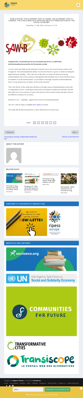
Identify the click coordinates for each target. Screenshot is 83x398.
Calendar (35, 383)
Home (6, 383)
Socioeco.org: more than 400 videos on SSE (49, 180)
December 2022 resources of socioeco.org (67, 189)
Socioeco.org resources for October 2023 (12, 187)
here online (36, 105)
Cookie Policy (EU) (73, 383)
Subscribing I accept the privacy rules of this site (42, 395)
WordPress (37, 380)
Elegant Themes (18, 380)
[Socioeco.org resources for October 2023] (14, 178)
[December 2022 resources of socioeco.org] (69, 178)
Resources (49, 25)
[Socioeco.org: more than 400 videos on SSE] (51, 174)
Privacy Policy (52, 383)
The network (14, 383)
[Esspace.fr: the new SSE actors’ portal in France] (32, 178)
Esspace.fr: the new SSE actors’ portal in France (31, 188)
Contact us (61, 383)
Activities (22, 383)
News (29, 383)
